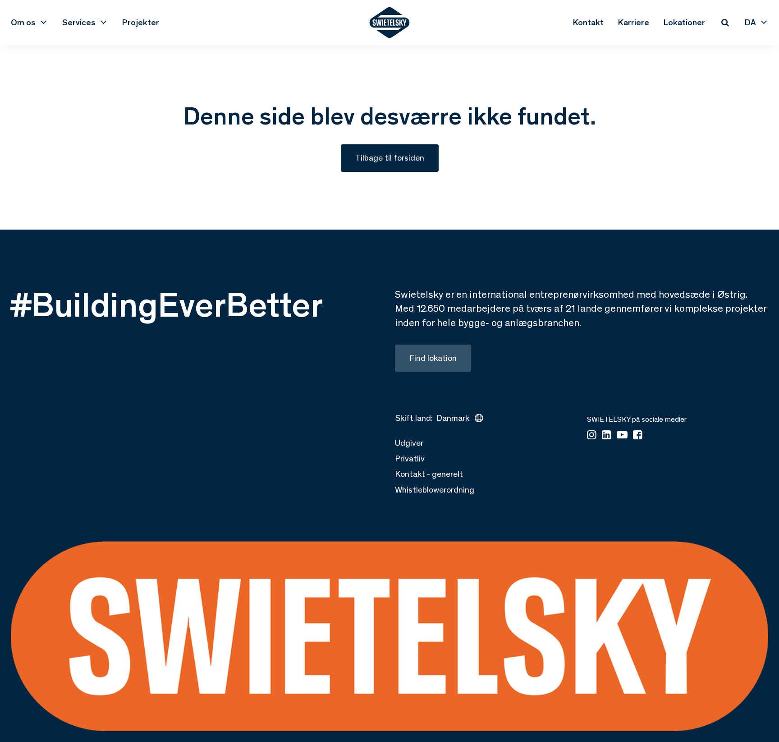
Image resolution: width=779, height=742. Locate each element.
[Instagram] (591, 435)
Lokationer (684, 23)
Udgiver (409, 443)
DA (750, 23)
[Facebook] (637, 435)
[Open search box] (724, 22)
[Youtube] (622, 435)
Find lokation (433, 358)
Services (79, 23)
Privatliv (410, 458)
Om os (23, 23)
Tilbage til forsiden (389, 157)
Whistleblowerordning (434, 489)
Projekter (140, 23)
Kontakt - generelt (429, 474)
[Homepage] (390, 22)
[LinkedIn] (606, 435)
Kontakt (588, 23)
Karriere (633, 23)
